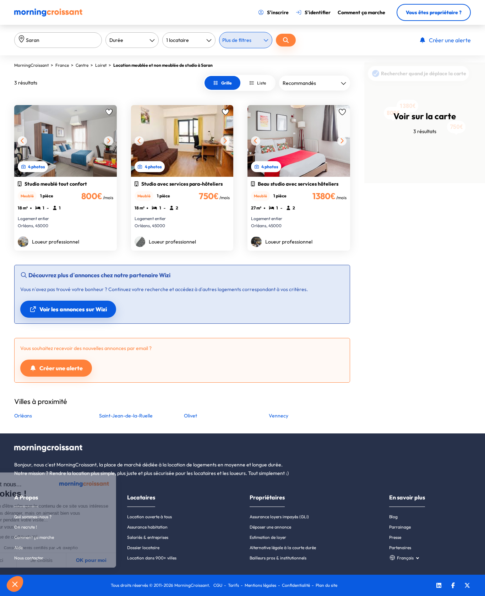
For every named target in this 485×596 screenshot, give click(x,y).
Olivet (190, 415)
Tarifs (233, 585)
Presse (395, 537)
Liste (261, 83)
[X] (467, 586)
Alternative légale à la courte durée (283, 547)
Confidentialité (296, 585)
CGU (217, 585)
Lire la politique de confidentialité (46, 537)
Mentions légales (260, 585)
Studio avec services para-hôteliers (182, 184)
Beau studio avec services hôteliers (298, 184)
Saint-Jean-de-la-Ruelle (126, 415)
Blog (393, 516)
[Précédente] (22, 141)
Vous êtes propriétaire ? (434, 12)
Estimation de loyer (268, 537)
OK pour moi (131, 560)
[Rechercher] (286, 40)
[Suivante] (108, 141)
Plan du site (326, 585)
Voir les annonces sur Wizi (73, 309)
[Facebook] (453, 586)
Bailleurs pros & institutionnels (278, 558)
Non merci (31, 560)
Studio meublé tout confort (55, 184)
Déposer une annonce (270, 527)
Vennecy (278, 415)
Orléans (23, 415)
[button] (14, 583)
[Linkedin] (438, 586)
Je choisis (82, 560)
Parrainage (400, 527)
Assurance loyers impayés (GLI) (279, 516)
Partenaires (400, 547)
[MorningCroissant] (48, 15)
